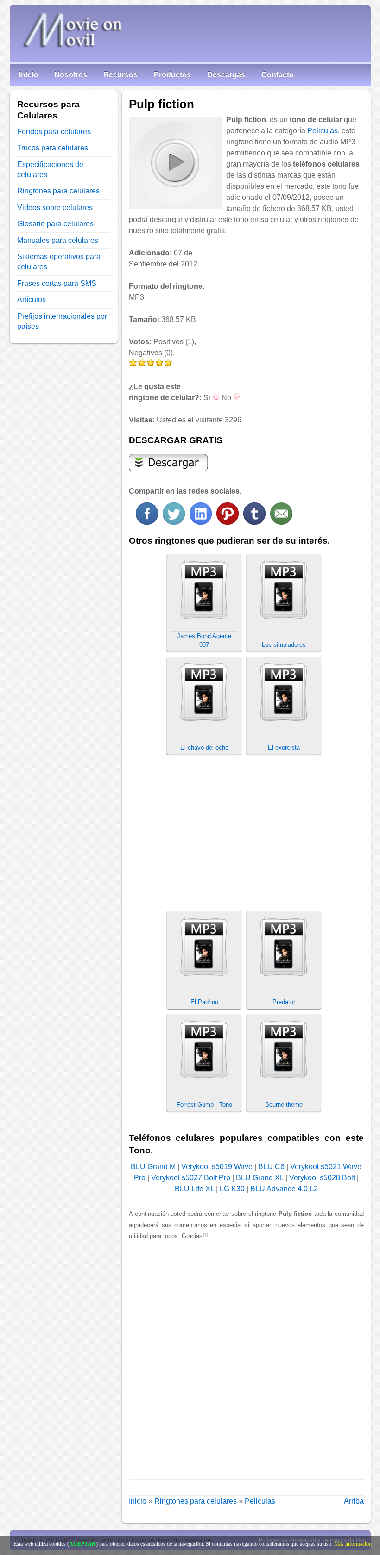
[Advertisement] (286, 317)
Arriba (354, 1501)
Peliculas (322, 131)
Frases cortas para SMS (56, 283)
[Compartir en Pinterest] (227, 522)
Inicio (28, 75)
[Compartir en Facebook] (147, 522)
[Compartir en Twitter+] (174, 522)
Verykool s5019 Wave (217, 1167)
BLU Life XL (194, 1189)
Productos (172, 75)
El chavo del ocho (204, 747)
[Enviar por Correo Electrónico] (281, 522)
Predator (283, 1001)
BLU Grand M (153, 1167)
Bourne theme (284, 1104)
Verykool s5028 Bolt (322, 1178)
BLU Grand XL (260, 1178)
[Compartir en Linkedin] (201, 522)
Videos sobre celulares (55, 207)
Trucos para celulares (52, 148)
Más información (353, 1544)
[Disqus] (246, 1357)
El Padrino (204, 1001)
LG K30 (232, 1189)
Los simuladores (284, 644)
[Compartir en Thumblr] (254, 522)
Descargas (226, 75)
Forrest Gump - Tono (204, 1104)
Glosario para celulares (55, 224)
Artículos (31, 300)
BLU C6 (271, 1167)
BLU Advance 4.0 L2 (284, 1189)
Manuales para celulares (57, 240)
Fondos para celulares (54, 132)
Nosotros (70, 75)
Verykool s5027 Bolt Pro (190, 1178)
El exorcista (284, 747)
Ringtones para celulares (195, 1501)
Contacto (277, 75)
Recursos (120, 75)
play (174, 162)
